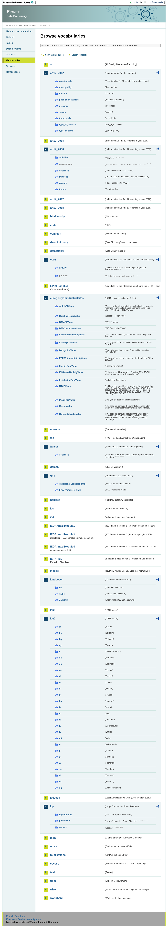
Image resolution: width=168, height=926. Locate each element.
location (63, 93)
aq (51, 64)
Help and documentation (19, 31)
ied (52, 517)
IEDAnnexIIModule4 (62, 546)
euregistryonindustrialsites (67, 298)
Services (10, 66)
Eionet (19, 25)
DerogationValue (67, 350)
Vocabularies (13, 60)
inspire (54, 570)
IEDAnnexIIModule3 (62, 534)
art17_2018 (57, 207)
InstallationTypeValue (70, 380)
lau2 (52, 618)
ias (52, 508)
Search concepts (79, 55)
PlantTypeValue (67, 400)
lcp (52, 806)
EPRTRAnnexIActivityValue (73, 358)
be (60, 633)
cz (60, 651)
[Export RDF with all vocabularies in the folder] (157, 73)
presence (63, 106)
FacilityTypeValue (68, 366)
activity (62, 268)
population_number (69, 100)
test (52, 872)
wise (53, 889)
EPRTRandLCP (60, 286)
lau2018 (55, 797)
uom (53, 880)
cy (60, 645)
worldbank (56, 898)
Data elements (13, 48)
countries (64, 170)
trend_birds (65, 118)
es (60, 682)
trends (62, 189)
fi (60, 688)
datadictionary (59, 242)
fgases (54, 446)
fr (60, 695)
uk (60, 788)
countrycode (65, 81)
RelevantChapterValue (70, 414)
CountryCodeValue (68, 342)
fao (52, 438)
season (62, 112)
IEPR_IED (56, 558)
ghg (52, 475)
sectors (63, 827)
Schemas (11, 54)
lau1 (52, 610)
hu (60, 701)
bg (60, 639)
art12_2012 (57, 73)
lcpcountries (65, 814)
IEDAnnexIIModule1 (62, 525)
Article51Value (66, 306)
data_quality (65, 87)
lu (60, 726)
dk (60, 664)
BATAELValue (66, 322)
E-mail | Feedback (15, 916)
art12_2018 (57, 140)
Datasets (10, 37)
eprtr (53, 259)
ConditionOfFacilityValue (71, 334)
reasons (63, 183)
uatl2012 (63, 600)
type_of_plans (66, 130)
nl (60, 744)
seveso (54, 863)
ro (60, 763)
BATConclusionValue (70, 328)
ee (60, 670)
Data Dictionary (31, 25)
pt (60, 757)
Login (135, 2)
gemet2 (54, 467)
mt (60, 738)
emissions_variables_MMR (72, 484)
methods (63, 177)
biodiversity (57, 216)
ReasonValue (65, 406)
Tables (9, 42)
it (60, 713)
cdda (53, 225)
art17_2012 (57, 199)
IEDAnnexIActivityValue (71, 372)
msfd (53, 837)
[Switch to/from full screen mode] (145, 2)
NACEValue (65, 386)
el (60, 676)
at (60, 627)
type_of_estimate (67, 124)
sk (60, 781)
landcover (56, 579)
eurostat (55, 429)
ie (60, 707)
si (60, 775)
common (55, 233)
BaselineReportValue (69, 316)
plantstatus (64, 820)
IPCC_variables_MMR (70, 490)
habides (55, 499)
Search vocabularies (54, 55)
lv (60, 732)
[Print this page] (141, 2)
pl (60, 750)
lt (60, 719)
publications (58, 855)
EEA (19, 2)
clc (60, 587)
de (60, 658)
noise (53, 846)
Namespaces (13, 71)
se (60, 769)
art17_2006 (57, 149)
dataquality (57, 250)
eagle (62, 594)
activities (63, 157)
